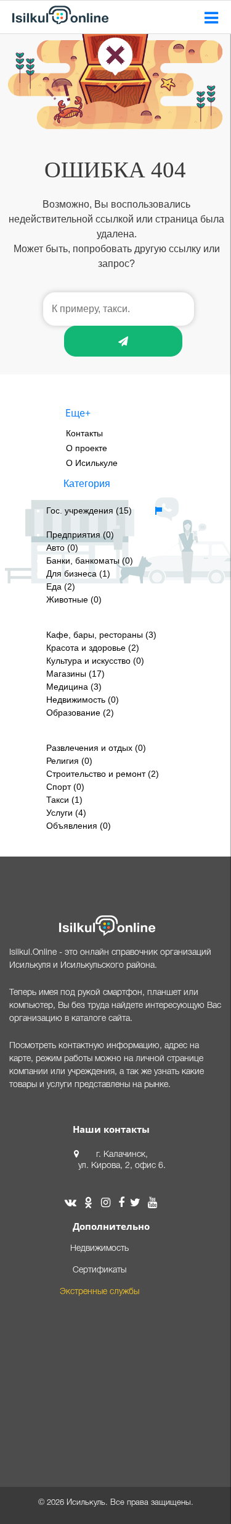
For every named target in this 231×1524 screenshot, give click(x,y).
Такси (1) (64, 800)
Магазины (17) (75, 674)
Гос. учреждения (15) (89, 510)
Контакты (84, 433)
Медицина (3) (74, 687)
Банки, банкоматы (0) (89, 560)
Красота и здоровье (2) (92, 648)
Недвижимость (99, 1249)
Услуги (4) (66, 813)
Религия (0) (69, 761)
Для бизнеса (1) (78, 573)
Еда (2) (60, 586)
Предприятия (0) (80, 535)
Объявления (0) (78, 826)
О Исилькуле (92, 463)
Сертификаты (99, 1270)
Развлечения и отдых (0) (96, 748)
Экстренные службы (99, 1292)
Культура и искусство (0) (95, 661)
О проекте (86, 448)
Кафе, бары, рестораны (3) (101, 635)
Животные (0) (74, 599)
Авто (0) (62, 547)
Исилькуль (86, 1502)
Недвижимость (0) (82, 700)
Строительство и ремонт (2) (102, 774)
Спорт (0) (65, 787)
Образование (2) (80, 713)
